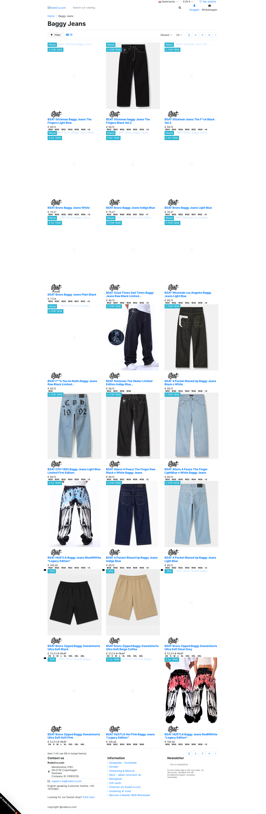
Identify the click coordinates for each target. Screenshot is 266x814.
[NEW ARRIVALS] (70, 12)
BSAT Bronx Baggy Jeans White (69, 207)
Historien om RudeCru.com (125, 786)
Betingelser (115, 778)
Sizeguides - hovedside (123, 762)
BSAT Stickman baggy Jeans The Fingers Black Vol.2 (128, 121)
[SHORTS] (75, 12)
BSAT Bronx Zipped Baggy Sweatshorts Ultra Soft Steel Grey (191, 647)
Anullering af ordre (120, 791)
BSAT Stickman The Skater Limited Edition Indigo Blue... (129, 382)
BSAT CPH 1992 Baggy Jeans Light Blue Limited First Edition (74, 471)
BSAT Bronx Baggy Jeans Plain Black (72, 294)
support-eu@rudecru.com (67, 781)
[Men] (55, 12)
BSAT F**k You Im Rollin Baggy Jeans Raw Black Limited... (72, 382)
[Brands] (96, 12)
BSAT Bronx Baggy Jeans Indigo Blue (130, 207)
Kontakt (113, 766)
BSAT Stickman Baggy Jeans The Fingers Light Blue (70, 121)
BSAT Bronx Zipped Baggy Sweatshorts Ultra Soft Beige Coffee (132, 647)
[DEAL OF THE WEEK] (90, 12)
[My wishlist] (72, 107)
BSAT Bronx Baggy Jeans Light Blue (188, 207)
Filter (57, 34)
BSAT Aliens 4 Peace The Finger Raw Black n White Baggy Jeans (130, 471)
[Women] (60, 12)
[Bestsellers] (85, 12)
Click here (89, 797)
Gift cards (115, 782)
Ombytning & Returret (122, 770)
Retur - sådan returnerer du (125, 774)
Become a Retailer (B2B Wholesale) (129, 795)
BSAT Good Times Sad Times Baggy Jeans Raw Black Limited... (130, 294)
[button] (11, 803)
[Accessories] (101, 12)
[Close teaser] (23, 810)
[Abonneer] (214, 764)
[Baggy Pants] (80, 12)
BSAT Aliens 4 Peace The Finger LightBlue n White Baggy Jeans (186, 471)
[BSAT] (65, 12)
